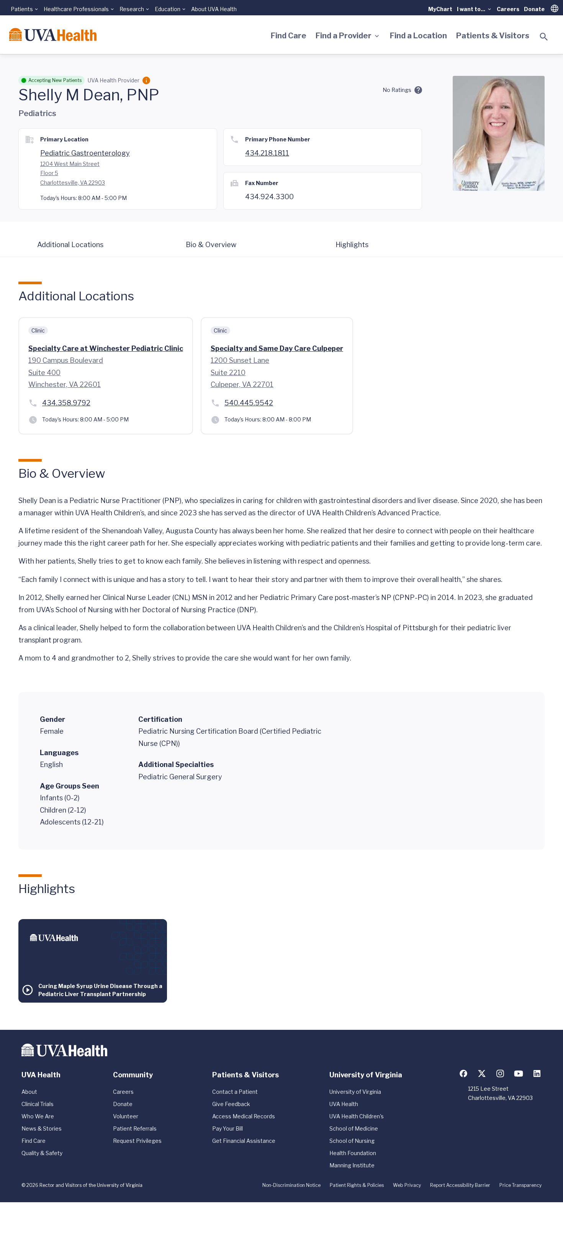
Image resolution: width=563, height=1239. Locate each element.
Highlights (352, 245)
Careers (508, 9)
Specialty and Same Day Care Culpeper (277, 348)
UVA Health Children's (356, 1116)
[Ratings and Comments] (418, 90)
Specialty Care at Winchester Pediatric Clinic (105, 348)
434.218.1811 (267, 153)
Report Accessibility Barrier (460, 1185)
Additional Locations (70, 245)
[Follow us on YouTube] (518, 1073)
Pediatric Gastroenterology (85, 153)
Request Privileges (137, 1140)
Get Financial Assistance (243, 1140)
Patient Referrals (135, 1128)
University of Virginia (355, 1091)
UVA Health (343, 1104)
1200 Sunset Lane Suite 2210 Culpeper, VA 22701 (242, 372)
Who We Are (37, 1116)
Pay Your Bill (227, 1128)
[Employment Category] (146, 80)
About (29, 1091)
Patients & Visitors (492, 35)
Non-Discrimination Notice (291, 1185)
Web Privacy (407, 1185)
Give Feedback (231, 1104)
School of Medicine (353, 1128)
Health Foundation (352, 1153)
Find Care (288, 35)
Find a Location (418, 35)
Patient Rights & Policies (357, 1185)
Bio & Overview (211, 245)
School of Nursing (352, 1140)
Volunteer (125, 1116)
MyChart (440, 9)
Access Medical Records (243, 1116)
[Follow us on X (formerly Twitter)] (481, 1073)
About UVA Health (214, 9)
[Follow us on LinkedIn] (537, 1073)
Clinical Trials (37, 1104)
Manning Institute (352, 1165)
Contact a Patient (235, 1091)
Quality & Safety (41, 1153)
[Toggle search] (543, 36)
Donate (534, 9)
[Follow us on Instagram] (500, 1073)
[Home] (53, 34)
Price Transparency (520, 1185)
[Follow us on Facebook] (463, 1073)
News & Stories (41, 1128)
